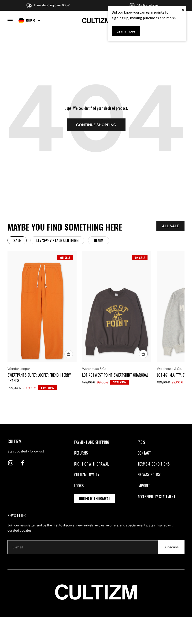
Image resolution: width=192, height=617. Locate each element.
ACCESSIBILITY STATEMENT (156, 496)
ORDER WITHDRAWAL (94, 498)
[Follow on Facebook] (22, 463)
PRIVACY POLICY (149, 474)
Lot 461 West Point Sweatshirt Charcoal (115, 375)
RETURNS (81, 453)
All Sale (170, 226)
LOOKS (79, 485)
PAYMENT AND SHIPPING (91, 442)
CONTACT (144, 453)
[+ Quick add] (68, 354)
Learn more (126, 31)
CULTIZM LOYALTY (87, 474)
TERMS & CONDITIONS (153, 464)
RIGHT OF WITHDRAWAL (91, 464)
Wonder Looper (18, 369)
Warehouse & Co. (94, 369)
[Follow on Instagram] (10, 463)
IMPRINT (143, 485)
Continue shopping (96, 125)
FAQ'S (141, 442)
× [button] (183, 10)
